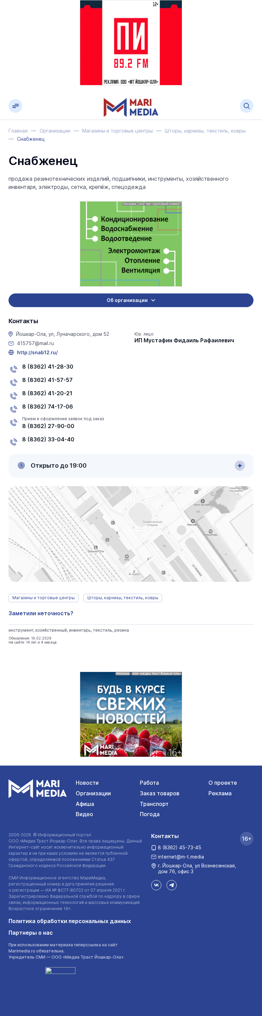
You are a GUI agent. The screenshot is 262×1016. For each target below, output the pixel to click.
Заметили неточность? (41, 613)
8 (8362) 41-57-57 (47, 379)
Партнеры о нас (31, 932)
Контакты (165, 836)
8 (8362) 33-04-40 (48, 439)
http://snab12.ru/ (37, 352)
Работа (149, 782)
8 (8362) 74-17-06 (47, 406)
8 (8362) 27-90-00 (48, 426)
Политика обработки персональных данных (70, 921)
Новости (87, 782)
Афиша (85, 803)
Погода (150, 814)
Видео (84, 814)
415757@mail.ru (35, 343)
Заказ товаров (159, 793)
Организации (93, 793)
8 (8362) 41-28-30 (47, 366)
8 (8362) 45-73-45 (179, 847)
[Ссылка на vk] (156, 885)
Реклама (220, 793)
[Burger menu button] (15, 106)
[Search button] (246, 106)
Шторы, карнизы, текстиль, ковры (122, 597)
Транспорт (154, 803)
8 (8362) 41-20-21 (47, 393)
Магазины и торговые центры (43, 597)
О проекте (222, 782)
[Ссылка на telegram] (171, 885)
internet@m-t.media (181, 857)
